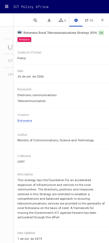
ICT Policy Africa (30, 6)
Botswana (24, 120)
